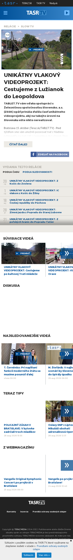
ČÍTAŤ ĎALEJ (18, 144)
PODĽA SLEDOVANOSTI (37, 171)
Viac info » (44, 555)
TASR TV (40, 3)
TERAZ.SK (27, 3)
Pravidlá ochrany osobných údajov (49, 511)
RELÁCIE (10, 26)
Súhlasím (28, 555)
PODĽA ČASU (11, 171)
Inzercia (24, 511)
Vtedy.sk (53, 3)
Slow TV (27, 26)
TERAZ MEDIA (20, 529)
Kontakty (11, 511)
